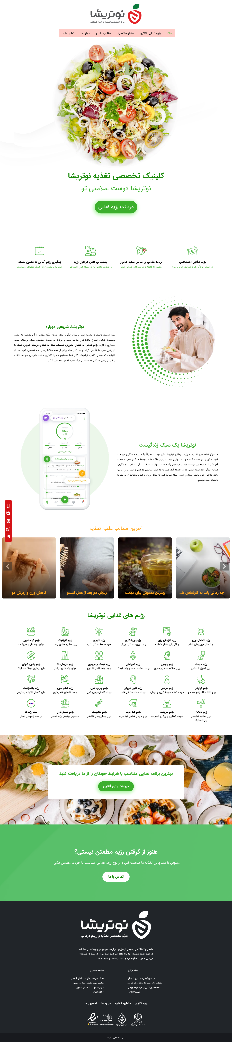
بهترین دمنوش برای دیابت (145, 592)
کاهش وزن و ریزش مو (29, 592)
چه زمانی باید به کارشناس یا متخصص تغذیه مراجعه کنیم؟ (203, 593)
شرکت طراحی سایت (116, 1037)
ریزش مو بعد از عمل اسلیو (87, 592)
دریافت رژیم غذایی (116, 207)
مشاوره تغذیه (126, 33)
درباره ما (85, 33)
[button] (7, 566)
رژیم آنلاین (141, 1003)
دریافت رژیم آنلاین (116, 786)
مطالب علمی (104, 33)
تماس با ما (68, 33)
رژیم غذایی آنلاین (150, 33)
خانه (169, 33)
